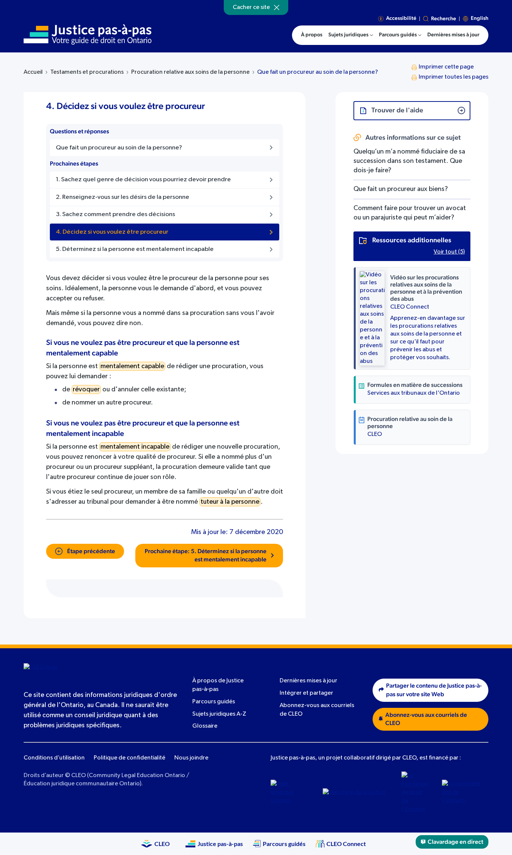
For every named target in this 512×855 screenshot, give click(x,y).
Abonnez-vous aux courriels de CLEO (426, 719)
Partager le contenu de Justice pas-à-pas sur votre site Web (434, 690)
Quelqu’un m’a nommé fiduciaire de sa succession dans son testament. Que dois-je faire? (409, 161)
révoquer (86, 389)
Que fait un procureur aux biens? (400, 189)
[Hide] (276, 7)
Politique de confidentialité (129, 758)
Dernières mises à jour (308, 681)
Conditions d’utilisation (54, 758)
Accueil (33, 72)
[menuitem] (350, 35)
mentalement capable (132, 366)
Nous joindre (191, 758)
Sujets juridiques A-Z (219, 714)
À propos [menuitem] (311, 34)
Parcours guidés (213, 702)
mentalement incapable (134, 446)
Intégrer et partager (306, 693)
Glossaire (204, 726)
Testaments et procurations (87, 72)
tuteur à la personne (230, 501)
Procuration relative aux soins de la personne (190, 72)
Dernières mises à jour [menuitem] (453, 34)
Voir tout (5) (449, 252)
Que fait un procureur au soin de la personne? (317, 72)
